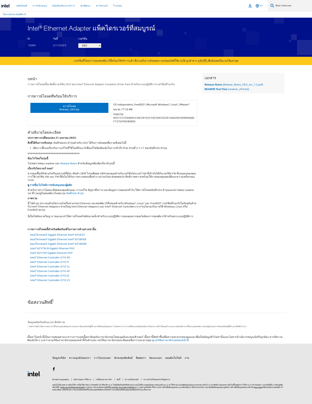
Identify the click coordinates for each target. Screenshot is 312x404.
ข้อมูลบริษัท (59, 358)
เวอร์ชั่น (82, 38)
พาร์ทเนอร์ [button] (102, 5)
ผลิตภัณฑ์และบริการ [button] (63, 5)
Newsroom (155, 358)
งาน (187, 358)
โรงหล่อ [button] (117, 5)
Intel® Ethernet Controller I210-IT (49, 262)
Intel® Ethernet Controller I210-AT (50, 271)
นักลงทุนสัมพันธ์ (123, 358)
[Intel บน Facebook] (54, 370)
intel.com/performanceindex (72, 387)
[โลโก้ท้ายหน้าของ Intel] (34, 373)
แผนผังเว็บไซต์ (173, 358)
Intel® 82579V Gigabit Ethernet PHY (51, 253)
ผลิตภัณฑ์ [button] (22, 5)
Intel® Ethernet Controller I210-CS (50, 280)
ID (29, 38)
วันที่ (55, 38)
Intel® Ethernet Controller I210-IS (49, 275)
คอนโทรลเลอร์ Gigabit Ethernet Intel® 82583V (57, 234)
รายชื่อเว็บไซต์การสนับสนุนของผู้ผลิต (51, 185)
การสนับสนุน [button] (39, 5)
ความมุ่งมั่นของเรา (80, 358)
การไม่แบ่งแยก (102, 358)
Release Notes (68, 163)
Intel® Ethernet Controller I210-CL (50, 266)
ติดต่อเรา (141, 358)
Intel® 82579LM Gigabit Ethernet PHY (52, 248)
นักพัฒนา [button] (85, 5)
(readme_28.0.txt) (227, 89)
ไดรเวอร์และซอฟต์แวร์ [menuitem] (14, 14)
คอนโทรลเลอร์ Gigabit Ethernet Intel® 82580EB (58, 239)
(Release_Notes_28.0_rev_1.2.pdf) (234, 84)
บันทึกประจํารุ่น (75, 193)
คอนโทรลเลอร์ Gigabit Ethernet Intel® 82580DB (58, 244)
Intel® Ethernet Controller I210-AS (50, 257)
